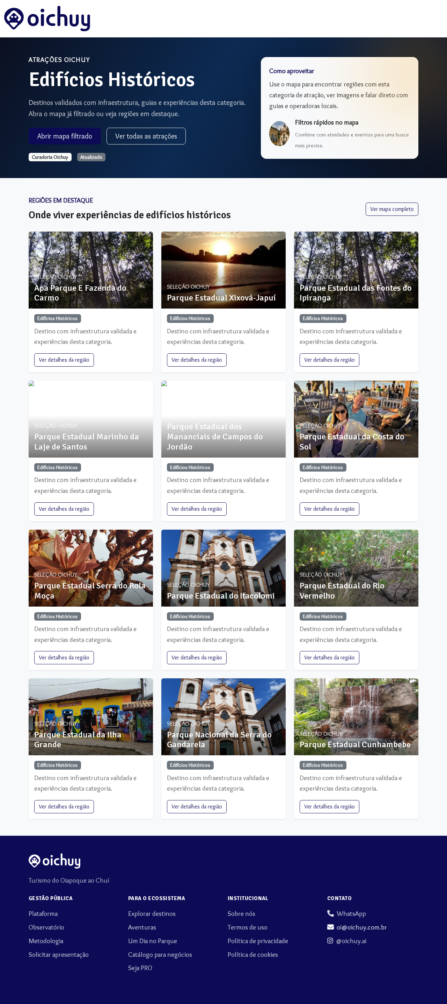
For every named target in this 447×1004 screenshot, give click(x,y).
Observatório (46, 927)
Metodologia (46, 940)
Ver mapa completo (392, 209)
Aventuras (142, 927)
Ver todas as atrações (146, 136)
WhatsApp (351, 913)
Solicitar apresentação (59, 954)
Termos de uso (248, 927)
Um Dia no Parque (152, 940)
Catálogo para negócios (160, 954)
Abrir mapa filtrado (64, 136)
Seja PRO (140, 967)
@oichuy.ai (351, 940)
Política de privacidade (258, 940)
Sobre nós (241, 913)
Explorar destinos (152, 913)
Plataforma (43, 913)
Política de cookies (253, 954)
